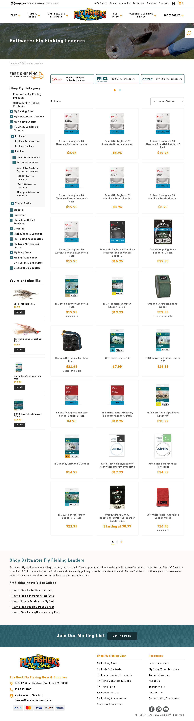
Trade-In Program (159, 675)
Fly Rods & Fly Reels (109, 669)
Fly (115, 15)
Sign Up (36, 695)
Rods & (32, 15)
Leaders (14, 63)
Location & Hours (159, 664)
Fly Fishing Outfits (25, 122)
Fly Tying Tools (23, 253)
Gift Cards (100, 4)
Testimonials (157, 687)
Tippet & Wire (23, 203)
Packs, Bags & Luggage (28, 234)
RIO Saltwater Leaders (26, 178)
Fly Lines (20, 136)
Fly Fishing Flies (24, 112)
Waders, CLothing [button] (141, 15)
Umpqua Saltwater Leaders (28, 194)
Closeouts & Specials (27, 268)
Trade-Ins (138, 4)
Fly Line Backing (24, 146)
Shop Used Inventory (110, 704)
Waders (18, 210)
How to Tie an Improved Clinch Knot (33, 596)
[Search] (189, 33)
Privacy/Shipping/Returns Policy (34, 700)
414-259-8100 (23, 689)
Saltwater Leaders (27, 162)
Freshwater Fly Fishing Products (27, 96)
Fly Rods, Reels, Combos (29, 117)
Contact (164, 4)
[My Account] (173, 3)
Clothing (19, 229)
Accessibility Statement (164, 699)
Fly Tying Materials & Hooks (26, 246)
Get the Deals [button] (122, 636)
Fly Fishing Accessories (28, 239)
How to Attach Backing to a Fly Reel (33, 601)
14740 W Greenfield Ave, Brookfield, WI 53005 (41, 683)
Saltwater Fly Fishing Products (26, 105)
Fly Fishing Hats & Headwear (24, 222)
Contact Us (156, 693)
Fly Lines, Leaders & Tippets (25, 129)
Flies (14, 16)
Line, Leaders (56, 15)
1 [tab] (115, 90)
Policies (151, 4)
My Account (21, 695)
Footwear (20, 215)
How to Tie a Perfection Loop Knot (32, 590)
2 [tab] (120, 90)
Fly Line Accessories (27, 141)
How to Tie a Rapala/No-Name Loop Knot (36, 613)
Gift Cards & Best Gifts (28, 263)
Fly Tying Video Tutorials (164, 669)
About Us (124, 4)
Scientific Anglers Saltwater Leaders (27, 170)
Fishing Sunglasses (26, 258)
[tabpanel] (72, 79)
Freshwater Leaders (28, 157)
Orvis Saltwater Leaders (26, 186)
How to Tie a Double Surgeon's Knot (33, 607)
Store (113, 4)
